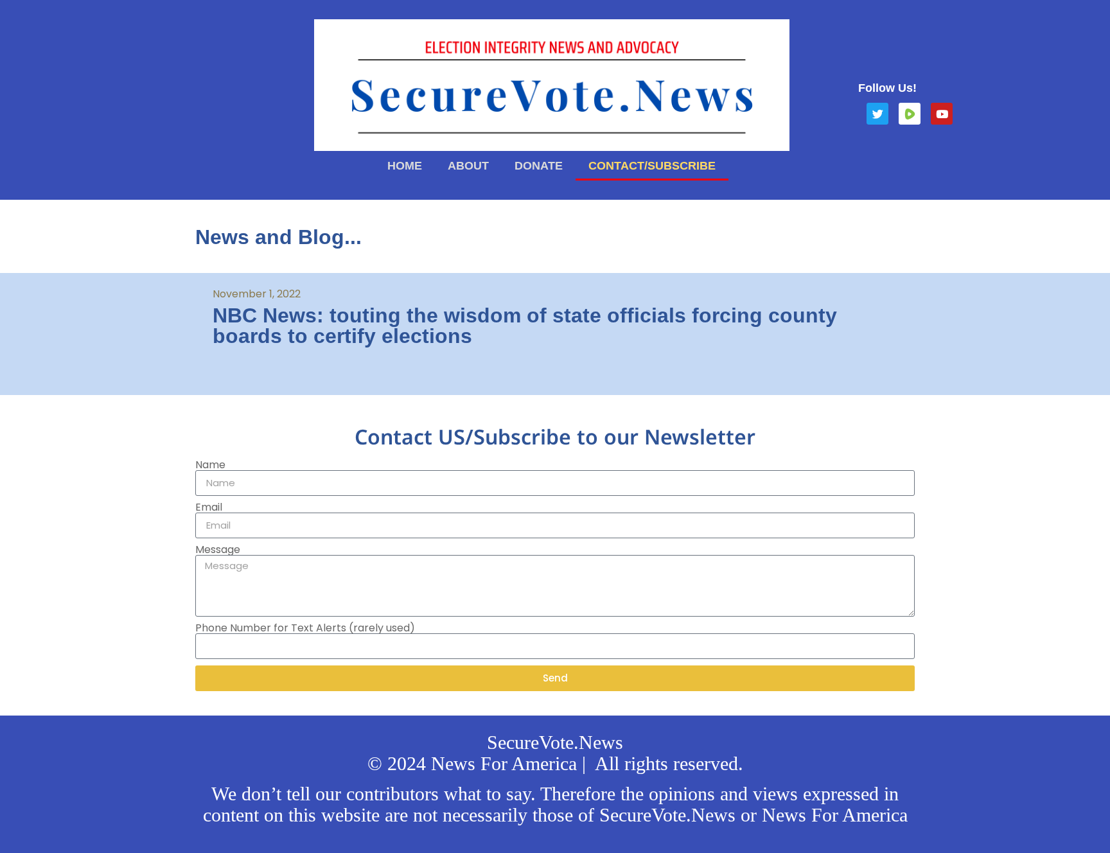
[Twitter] (877, 114)
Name (210, 465)
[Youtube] (942, 114)
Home (404, 165)
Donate (539, 165)
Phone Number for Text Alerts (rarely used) (305, 628)
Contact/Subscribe (652, 165)
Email (208, 507)
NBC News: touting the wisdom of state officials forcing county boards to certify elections (525, 325)
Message (217, 550)
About (468, 165)
